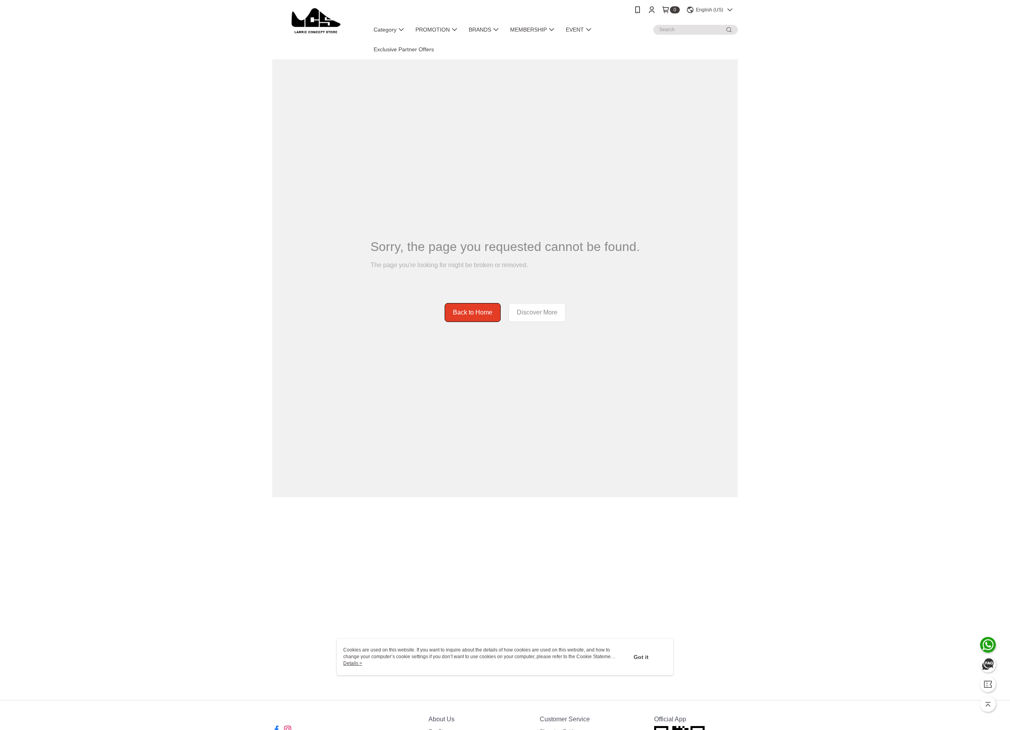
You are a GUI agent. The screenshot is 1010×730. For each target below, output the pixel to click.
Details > (352, 663)
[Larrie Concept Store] (316, 21)
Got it (641, 657)
